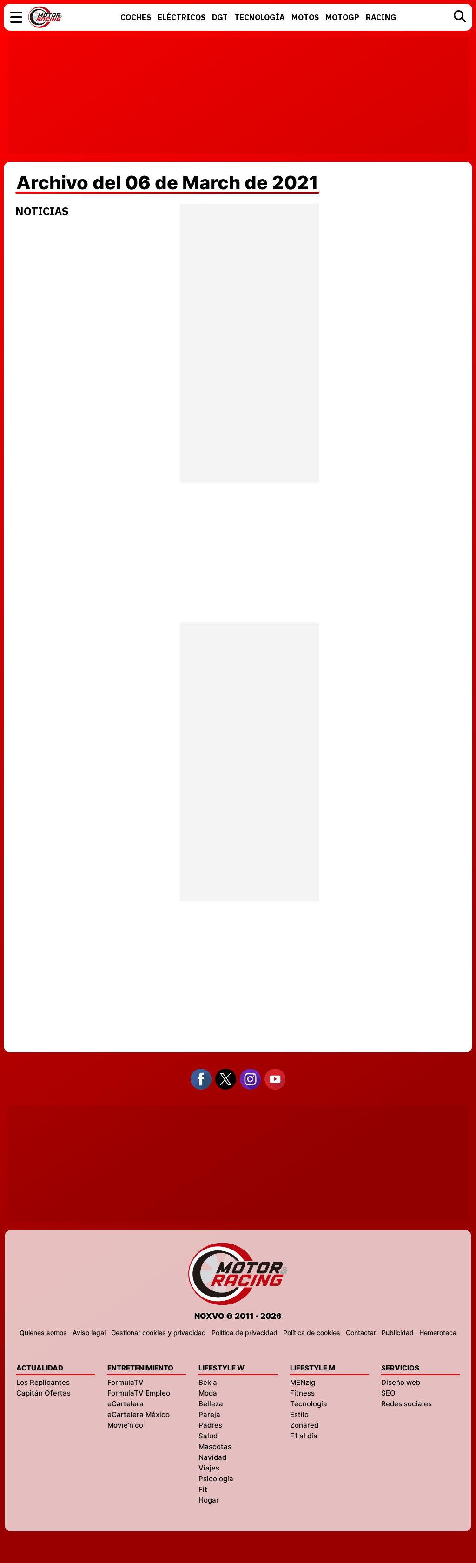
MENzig (302, 1382)
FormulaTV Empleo (138, 1393)
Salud (208, 1435)
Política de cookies (311, 1333)
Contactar (361, 1333)
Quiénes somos (43, 1333)
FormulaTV (125, 1382)
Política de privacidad (245, 1333)
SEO (388, 1393)
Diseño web (400, 1382)
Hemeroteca (437, 1333)
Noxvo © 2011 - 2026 (238, 1316)
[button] (16, 17)
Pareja (209, 1414)
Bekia (207, 1382)
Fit (202, 1489)
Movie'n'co (125, 1425)
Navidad (212, 1457)
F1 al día (303, 1435)
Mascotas (214, 1446)
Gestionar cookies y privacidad (158, 1333)
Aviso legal (89, 1333)
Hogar (208, 1500)
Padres (210, 1425)
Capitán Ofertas (43, 1393)
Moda (207, 1393)
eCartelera (125, 1403)
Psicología (215, 1478)
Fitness (302, 1393)
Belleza (210, 1403)
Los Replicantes (43, 1382)
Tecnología (308, 1403)
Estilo (299, 1414)
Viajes (208, 1467)
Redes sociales (406, 1403)
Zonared (304, 1425)
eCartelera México (138, 1414)
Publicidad (398, 1333)
